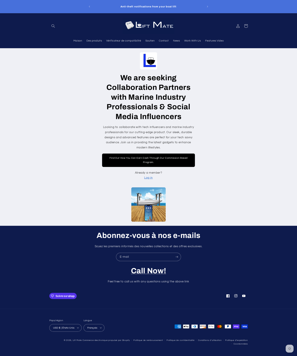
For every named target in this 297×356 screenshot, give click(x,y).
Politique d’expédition (236, 340)
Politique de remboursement (148, 340)
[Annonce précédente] (89, 6)
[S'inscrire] (177, 257)
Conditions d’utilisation (210, 340)
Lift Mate (77, 340)
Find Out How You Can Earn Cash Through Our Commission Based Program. (148, 160)
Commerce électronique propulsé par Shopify (106, 340)
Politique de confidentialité (181, 340)
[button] (53, 26)
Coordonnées (241, 344)
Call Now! (148, 271)
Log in (148, 177)
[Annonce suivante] (207, 6)
